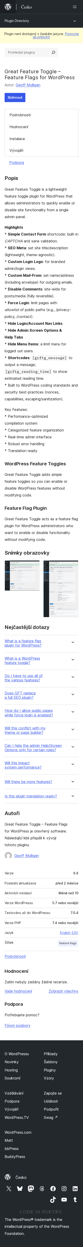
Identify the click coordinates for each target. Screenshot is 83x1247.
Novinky (12, 1062)
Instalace (17, 138)
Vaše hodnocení (18, 991)
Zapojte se (53, 1093)
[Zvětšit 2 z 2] (72, 566)
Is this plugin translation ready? (31, 796)
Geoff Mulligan (28, 85)
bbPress (12, 1148)
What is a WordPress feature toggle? (22, 660)
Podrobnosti (20, 115)
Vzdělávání (14, 1093)
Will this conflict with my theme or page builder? (25, 730)
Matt (9, 1140)
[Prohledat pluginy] (53, 52)
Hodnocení (18, 127)
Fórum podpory (17, 1025)
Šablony (51, 1062)
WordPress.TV (17, 1117)
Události (51, 1101)
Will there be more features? (28, 782)
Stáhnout (15, 97)
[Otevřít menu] (75, 7)
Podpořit (51, 1109)
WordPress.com (18, 1132)
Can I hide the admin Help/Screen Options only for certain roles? (33, 747)
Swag (51, 1117)
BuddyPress (15, 1156)
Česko (21, 1177)
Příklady (51, 1054)
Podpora (16, 162)
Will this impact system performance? (23, 765)
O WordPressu (17, 1054)
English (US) (69, 933)
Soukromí (12, 1078)
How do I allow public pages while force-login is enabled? (29, 712)
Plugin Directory (17, 21)
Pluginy (50, 1070)
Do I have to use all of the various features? (24, 678)
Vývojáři (16, 150)
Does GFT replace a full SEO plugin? (20, 695)
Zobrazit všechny (63, 991)
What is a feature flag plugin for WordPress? (23, 643)
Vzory (49, 1078)
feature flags (68, 943)
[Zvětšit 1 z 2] (33, 566)
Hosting (11, 1070)
